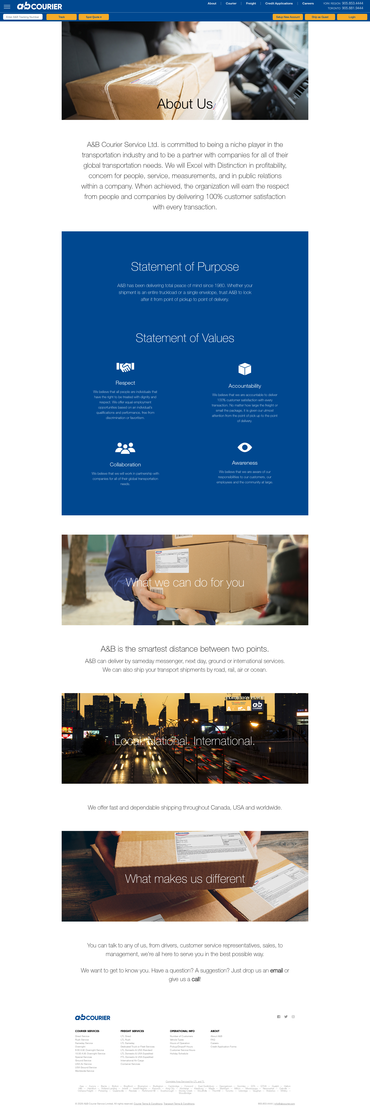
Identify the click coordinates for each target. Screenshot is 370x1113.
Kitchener (184, 1088)
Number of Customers (181, 1036)
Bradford (128, 1086)
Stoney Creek (185, 1090)
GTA (253, 1086)
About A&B (216, 1036)
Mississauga (252, 1088)
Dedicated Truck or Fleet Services (138, 1046)
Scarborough (167, 1090)
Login (352, 17)
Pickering (103, 1090)
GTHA (264, 1086)
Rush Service (82, 1039)
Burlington (158, 1086)
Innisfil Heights (140, 1088)
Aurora (92, 1086)
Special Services (83, 1056)
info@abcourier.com (284, 1103)
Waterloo (270, 1090)
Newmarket (268, 1088)
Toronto (229, 1090)
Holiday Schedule (179, 1053)
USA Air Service (83, 1063)
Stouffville (202, 1090)
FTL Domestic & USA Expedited (137, 1056)
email (276, 970)
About (175, 3)
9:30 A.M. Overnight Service (89, 1049)
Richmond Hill (148, 1090)
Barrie (104, 1086)
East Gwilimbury (206, 1086)
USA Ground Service (86, 1067)
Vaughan (257, 1090)
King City (170, 1088)
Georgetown (225, 1086)
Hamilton (91, 1088)
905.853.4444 (265, 1103)
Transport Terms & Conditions (179, 1103)
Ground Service (83, 1060)
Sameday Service (84, 1043)
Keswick (156, 1088)
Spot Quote (94, 17)
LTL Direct (126, 1036)
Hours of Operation (180, 1043)
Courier (192, 3)
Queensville (118, 1090)
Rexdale (133, 1090)
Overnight (80, 1046)
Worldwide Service (84, 1070)
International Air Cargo (132, 1060)
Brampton (143, 1086)
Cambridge (173, 1086)
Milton (237, 1088)
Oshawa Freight (85, 1090)
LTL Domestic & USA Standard (136, 1049)
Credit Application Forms (223, 1046)
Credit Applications (236, 3)
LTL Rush (125, 1039)
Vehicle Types (177, 1039)
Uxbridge (243, 1090)
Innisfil (125, 1088)
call (196, 978)
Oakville (283, 1088)
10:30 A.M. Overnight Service (90, 1053)
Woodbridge (185, 1092)
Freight (210, 3)
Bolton (115, 1086)
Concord (188, 1086)
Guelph (275, 1086)
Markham (224, 1088)
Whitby (284, 1090)
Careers (263, 3)
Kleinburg (199, 1088)
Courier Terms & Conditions (148, 1103)
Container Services (130, 1063)
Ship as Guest (320, 17)
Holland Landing (109, 1088)
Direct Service (82, 1036)
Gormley (241, 1086)
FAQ (213, 1039)
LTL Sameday (128, 1043)
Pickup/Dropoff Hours (181, 1046)
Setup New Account (288, 17)
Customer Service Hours (182, 1049)
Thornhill (216, 1090)
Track (62, 17)
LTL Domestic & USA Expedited (137, 1053)
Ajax (82, 1086)
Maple (212, 1088)
